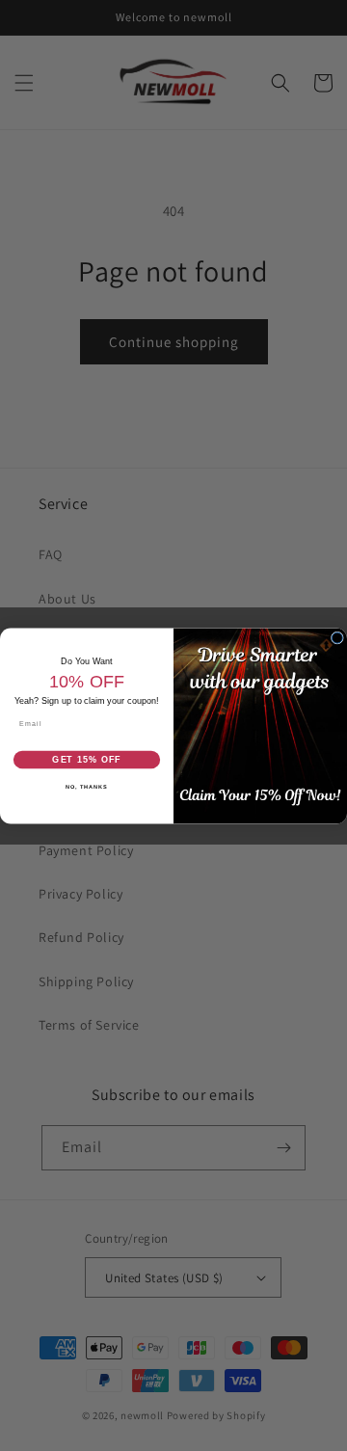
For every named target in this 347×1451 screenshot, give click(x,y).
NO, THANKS (87, 786)
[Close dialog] (337, 637)
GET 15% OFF (86, 759)
